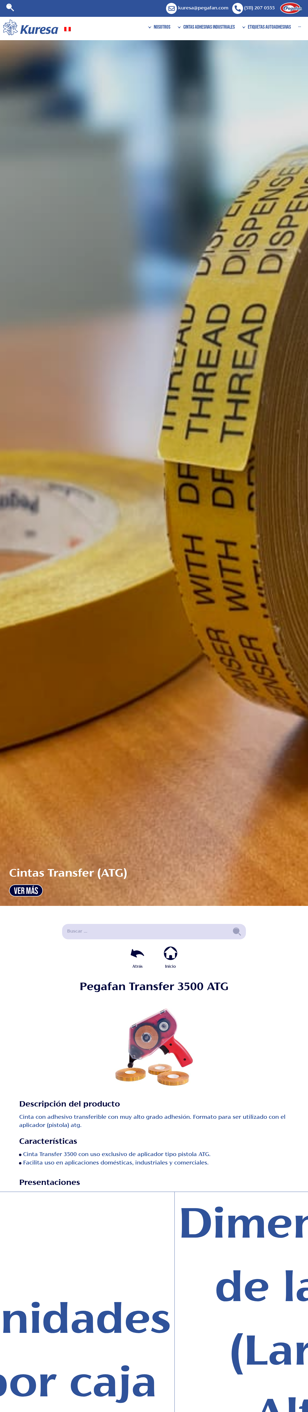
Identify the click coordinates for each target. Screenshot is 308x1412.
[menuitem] (67, 29)
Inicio (170, 967)
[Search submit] (237, 931)
